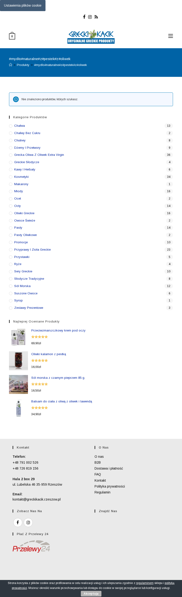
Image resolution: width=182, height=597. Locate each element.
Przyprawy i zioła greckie (32, 249)
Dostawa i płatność (109, 468)
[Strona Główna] (10, 65)
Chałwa (19, 125)
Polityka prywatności (110, 486)
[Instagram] (90, 17)
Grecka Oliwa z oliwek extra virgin (39, 155)
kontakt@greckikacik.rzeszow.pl (37, 499)
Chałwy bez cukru (27, 133)
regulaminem (145, 583)
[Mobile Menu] (170, 36)
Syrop (18, 300)
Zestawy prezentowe (28, 307)
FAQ (98, 474)
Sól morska (22, 286)
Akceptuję (91, 593)
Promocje (21, 242)
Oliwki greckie (24, 213)
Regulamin (102, 492)
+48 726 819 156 (25, 468)
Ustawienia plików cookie (22, 5)
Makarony (21, 184)
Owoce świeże (24, 220)
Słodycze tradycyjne (29, 278)
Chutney (20, 140)
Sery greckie (23, 271)
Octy (17, 206)
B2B (98, 462)
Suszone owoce (25, 293)
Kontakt (100, 480)
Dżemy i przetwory (27, 147)
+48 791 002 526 (25, 462)
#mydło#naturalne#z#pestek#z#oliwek (60, 65)
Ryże (17, 264)
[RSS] (96, 17)
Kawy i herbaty (24, 169)
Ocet (17, 198)
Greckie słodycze (26, 162)
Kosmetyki (21, 177)
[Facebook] (85, 17)
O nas (99, 456)
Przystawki (21, 257)
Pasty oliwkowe (25, 235)
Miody (18, 191)
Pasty (18, 227)
